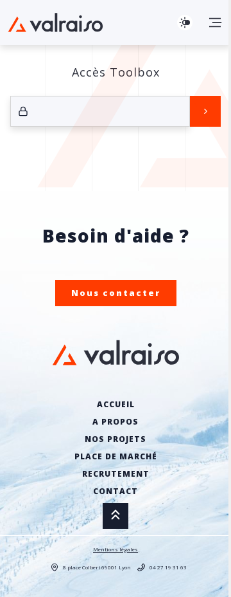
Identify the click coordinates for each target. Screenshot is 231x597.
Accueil (116, 404)
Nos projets (115, 439)
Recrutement (116, 473)
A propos (115, 421)
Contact (115, 491)
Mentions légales (115, 549)
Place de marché (115, 456)
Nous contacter (115, 292)
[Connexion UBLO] (13, 588)
